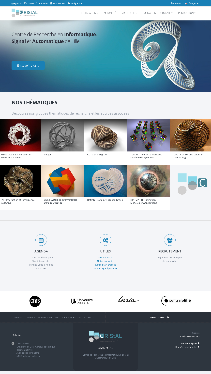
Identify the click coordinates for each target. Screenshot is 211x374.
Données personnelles (186, 347)
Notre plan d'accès (105, 264)
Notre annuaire (105, 261)
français (192, 3)
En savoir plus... (28, 65)
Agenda (17, 3)
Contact (30, 3)
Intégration (76, 3)
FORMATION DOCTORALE (157, 13)
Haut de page (157, 317)
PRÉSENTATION (88, 13)
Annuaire (42, 3)
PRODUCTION (186, 13)
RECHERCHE (128, 13)
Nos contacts (105, 257)
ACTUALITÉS (110, 13)
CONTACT (17, 335)
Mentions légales (189, 343)
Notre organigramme (105, 268)
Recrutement (58, 3)
